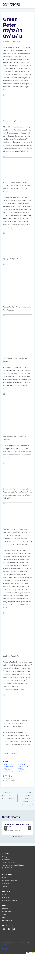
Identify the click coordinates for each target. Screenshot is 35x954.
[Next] (29, 828)
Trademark (13, 949)
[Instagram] (9, 929)
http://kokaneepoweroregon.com (14, 689)
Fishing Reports (8, 15)
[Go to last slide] (5, 828)
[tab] (13, 836)
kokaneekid (8, 41)
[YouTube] (14, 929)
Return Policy (6, 911)
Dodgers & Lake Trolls (9, 880)
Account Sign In (7, 897)
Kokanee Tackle (7, 877)
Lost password (7, 920)
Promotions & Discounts (10, 900)
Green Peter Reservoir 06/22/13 (8, 776)
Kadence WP (5, 944)
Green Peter (18, 15)
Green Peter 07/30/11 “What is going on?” (23, 766)
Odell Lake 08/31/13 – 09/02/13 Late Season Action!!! (27, 798)
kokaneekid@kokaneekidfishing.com (13, 865)
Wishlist (4, 894)
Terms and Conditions (23, 949)
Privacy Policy (5, 949)
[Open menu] (31, 4)
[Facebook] (4, 929)
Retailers (5, 909)
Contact (4, 914)
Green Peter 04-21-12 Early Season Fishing (9, 766)
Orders (4, 917)
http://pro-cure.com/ (17, 741)
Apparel (4, 886)
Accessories (6, 883)
